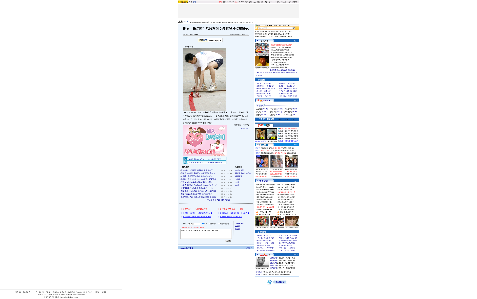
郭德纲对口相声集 (267, 148)
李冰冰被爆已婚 (276, 169)
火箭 (285, 70)
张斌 (272, 65)
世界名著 (276, 150)
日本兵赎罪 (288, 31)
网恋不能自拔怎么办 (243, 173)
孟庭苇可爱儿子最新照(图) (286, 204)
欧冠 (293, 73)
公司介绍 (89, 292)
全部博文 (103, 292)
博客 (266, 2)
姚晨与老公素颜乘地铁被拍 (265, 195)
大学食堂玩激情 (271, 141)
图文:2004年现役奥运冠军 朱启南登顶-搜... (197, 194)
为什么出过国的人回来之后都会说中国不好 (277, 272)
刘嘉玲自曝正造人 (276, 176)
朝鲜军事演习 (280, 31)
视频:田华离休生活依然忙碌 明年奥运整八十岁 (199, 185)
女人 (254, 2)
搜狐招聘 (41, 292)
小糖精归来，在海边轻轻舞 (286, 268)
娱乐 (230, 2)
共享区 (258, 153)
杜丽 (293, 70)
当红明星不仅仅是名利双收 (286, 263)
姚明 (282, 70)
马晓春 (273, 67)
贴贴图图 (273, 260)
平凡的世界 (283, 150)
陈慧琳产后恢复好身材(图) (265, 187)
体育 (224, 2)
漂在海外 (259, 272)
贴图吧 (258, 115)
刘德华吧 (273, 112)
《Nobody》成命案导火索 (265, 204)
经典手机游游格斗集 (279, 153)
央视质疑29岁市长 (261, 31)
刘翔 (270, 73)
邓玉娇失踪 (271, 31)
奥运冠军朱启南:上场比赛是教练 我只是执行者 (199, 197)
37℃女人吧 (288, 115)
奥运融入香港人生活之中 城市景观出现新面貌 (198, 179)
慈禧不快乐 (279, 36)
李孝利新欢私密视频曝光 (286, 202)
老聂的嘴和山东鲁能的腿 (284, 57)
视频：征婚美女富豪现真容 (289, 138)
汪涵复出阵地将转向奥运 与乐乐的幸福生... (197, 182)
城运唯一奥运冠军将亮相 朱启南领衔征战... (197, 176)
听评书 (258, 148)
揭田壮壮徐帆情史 (262, 169)
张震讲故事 (286, 148)
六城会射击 (231, 22)
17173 (294, 2)
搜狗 (289, 2)
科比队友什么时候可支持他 (285, 55)
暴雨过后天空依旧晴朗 (282, 274)
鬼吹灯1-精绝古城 (267, 150)
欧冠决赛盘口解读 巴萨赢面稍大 (281, 45)
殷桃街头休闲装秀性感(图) (265, 190)
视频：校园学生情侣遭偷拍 (289, 131)
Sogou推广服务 (186, 248)
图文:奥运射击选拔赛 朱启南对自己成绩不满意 (199, 191)
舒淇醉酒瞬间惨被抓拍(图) (286, 195)
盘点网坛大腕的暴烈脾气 (264, 199)
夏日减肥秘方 (278, 34)
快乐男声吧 (288, 109)
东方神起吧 (288, 112)
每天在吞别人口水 (262, 268)
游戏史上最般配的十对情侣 (286, 209)
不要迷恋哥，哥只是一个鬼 (286, 258)
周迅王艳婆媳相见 (276, 174)
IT (239, 2)
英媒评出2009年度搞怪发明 (286, 260)
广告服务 (49, 292)
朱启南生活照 (248, 22)
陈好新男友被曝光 (291, 176)
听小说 (258, 150)
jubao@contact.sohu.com (69, 297)
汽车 (242, 2)
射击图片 (239, 22)
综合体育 (206, 22)
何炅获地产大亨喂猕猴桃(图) (265, 185)
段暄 (272, 47)
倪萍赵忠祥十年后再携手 (286, 190)
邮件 (262, 2)
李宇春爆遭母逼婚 (261, 174)
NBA (278, 70)
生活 (237, 182)
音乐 (279, 25)
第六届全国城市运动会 (218, 22)
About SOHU (80, 292)
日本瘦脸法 (287, 34)
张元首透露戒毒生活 (286, 212)
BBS (274, 2)
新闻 (220, 2)
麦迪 (287, 73)
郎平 (279, 73)
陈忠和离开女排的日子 (281, 60)
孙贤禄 (273, 52)
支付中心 (34, 292)
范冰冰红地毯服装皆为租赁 (265, 192)
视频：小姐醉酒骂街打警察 (289, 136)
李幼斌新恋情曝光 (291, 171)
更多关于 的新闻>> (219, 200)
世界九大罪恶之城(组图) (285, 199)
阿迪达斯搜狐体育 (196, 22)
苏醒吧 (258, 112)
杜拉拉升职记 (277, 148)
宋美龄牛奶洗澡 (260, 36)
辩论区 (237, 229)
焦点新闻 (273, 258)
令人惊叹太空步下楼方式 (288, 214)
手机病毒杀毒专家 (267, 153)
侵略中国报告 (287, 36)
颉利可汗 (238, 176)
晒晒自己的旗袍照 (269, 274)
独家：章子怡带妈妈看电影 (286, 185)
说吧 (278, 2)
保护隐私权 (71, 292)
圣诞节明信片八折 (261, 176)
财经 (236, 2)
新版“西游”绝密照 (262, 227)
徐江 (272, 50)
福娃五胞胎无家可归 (262, 55)
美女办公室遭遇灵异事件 (264, 202)
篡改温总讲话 (268, 34)
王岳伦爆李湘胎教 (265, 214)
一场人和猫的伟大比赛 (281, 65)
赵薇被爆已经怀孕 (261, 171)
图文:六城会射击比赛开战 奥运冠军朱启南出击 (199, 173)
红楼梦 (292, 148)
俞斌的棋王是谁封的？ (283, 67)
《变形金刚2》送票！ (266, 212)
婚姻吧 (272, 115)
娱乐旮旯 (273, 263)
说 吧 (268, 100)
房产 (246, 2)
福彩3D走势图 (291, 153)
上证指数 (259, 109)
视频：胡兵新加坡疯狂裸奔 (289, 133)
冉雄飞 (273, 57)
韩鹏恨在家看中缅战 (262, 68)
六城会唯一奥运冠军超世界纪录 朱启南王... (197, 170)
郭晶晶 (262, 73)
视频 (258, 2)
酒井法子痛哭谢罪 (292, 227)
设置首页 (18, 292)
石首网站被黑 (259, 34)
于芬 (290, 73)
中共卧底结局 (270, 36)
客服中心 (56, 292)
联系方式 (63, 292)
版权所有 (82, 295)
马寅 (272, 60)
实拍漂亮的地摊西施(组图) (286, 197)
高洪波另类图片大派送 (281, 50)
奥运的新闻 (239, 170)
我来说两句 (234, 35)
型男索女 (273, 268)
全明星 (283, 73)
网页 (270, 25)
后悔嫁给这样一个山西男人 (286, 265)
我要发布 (249, 248)
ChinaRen (283, 2)
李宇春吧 (273, 109)
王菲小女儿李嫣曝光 (277, 227)
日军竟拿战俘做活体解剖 (264, 197)
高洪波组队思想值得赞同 (284, 52)
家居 (250, 2)
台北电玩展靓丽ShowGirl (264, 209)
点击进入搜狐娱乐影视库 (286, 207)
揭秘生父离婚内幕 (291, 169)
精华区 (237, 226)
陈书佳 (273, 62)
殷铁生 (275, 73)
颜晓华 (273, 55)
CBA (257, 73)
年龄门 (261, 75)
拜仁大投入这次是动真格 (282, 47)
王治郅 (266, 73)
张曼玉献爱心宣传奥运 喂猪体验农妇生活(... (198, 188)
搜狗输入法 (26, 292)
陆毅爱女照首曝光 (291, 174)
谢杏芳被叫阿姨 (281, 62)
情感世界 (273, 265)
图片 (284, 25)
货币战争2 (290, 150)
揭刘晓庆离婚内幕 (276, 171)
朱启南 (237, 179)
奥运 (237, 185)
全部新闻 (96, 292)
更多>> (296, 41)
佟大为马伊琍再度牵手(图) (286, 187)
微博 (270, 2)
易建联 (290, 70)
